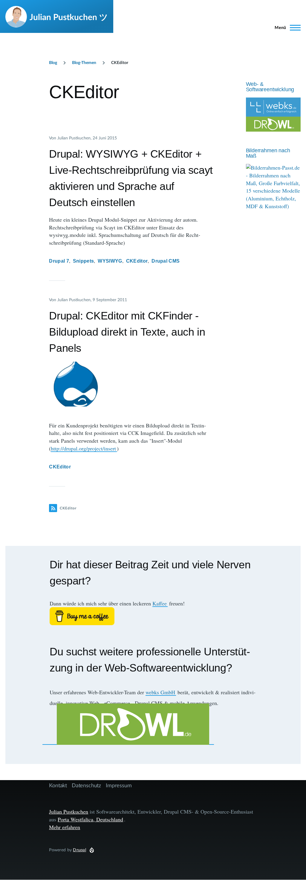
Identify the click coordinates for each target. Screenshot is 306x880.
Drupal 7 (59, 261)
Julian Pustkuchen (68, 811)
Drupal (79, 849)
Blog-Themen (84, 62)
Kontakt (58, 785)
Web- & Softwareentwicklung (270, 86)
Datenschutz (86, 785)
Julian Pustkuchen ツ (69, 17)
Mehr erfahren (64, 827)
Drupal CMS (166, 261)
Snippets (83, 261)
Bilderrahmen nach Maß (268, 153)
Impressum (118, 785)
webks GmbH (160, 692)
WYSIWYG (110, 261)
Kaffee (159, 603)
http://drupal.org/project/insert (83, 448)
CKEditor (137, 261)
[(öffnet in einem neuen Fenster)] (153, 616)
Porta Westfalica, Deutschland (90, 819)
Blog (53, 62)
